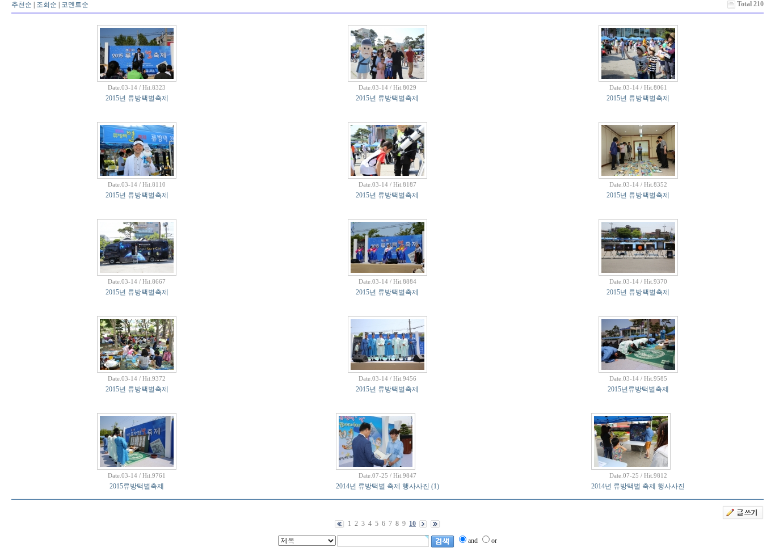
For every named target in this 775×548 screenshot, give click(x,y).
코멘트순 (75, 5)
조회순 (46, 5)
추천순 (21, 5)
